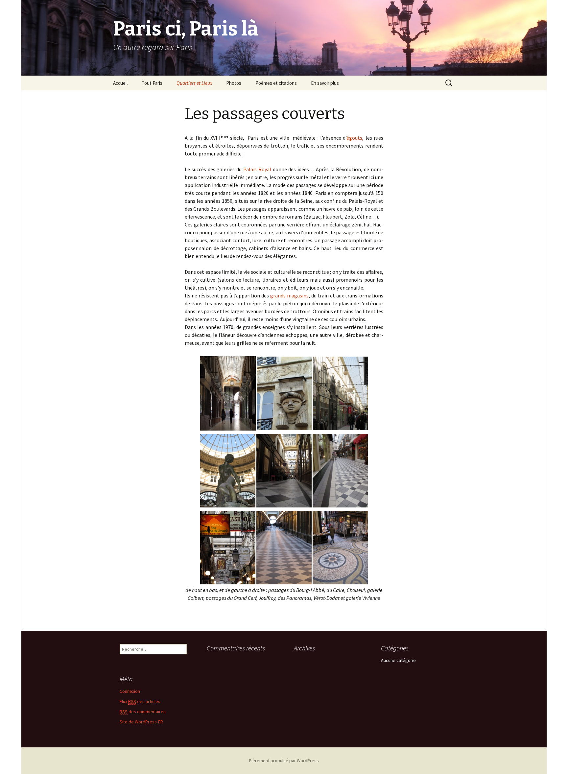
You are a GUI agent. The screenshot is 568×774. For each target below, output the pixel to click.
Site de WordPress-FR (141, 722)
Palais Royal (257, 169)
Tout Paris (152, 83)
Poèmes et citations (276, 83)
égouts (354, 137)
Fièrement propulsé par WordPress (284, 760)
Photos (233, 83)
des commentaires (143, 712)
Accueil (120, 83)
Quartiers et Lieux (194, 83)
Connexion (130, 691)
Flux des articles (140, 701)
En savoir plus (325, 83)
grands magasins (289, 295)
